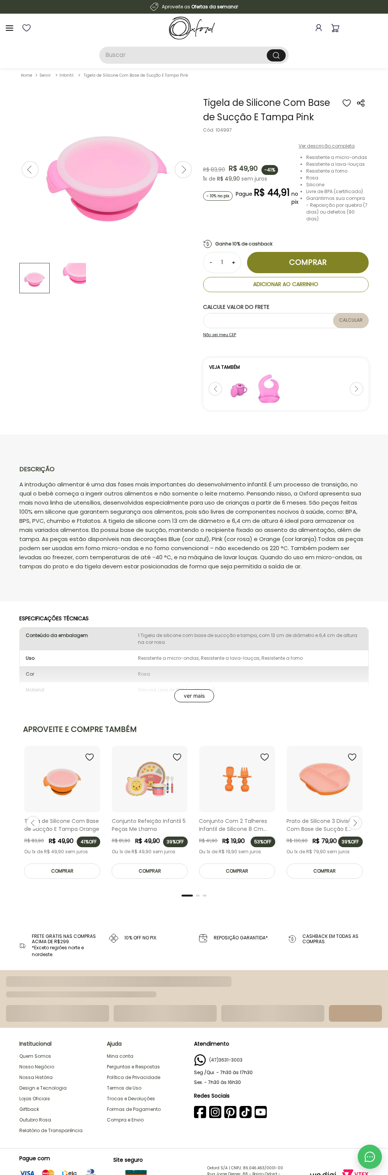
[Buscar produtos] (276, 55)
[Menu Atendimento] (370, 1157)
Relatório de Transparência (51, 1127)
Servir (45, 75)
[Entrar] (317, 27)
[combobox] (194, 55)
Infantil (66, 75)
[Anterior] (215, 389)
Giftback (29, 1106)
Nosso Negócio (36, 1063)
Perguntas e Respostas (133, 1063)
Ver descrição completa (327, 146)
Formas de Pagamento (134, 1106)
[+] (233, 262)
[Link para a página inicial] (26, 75)
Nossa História (36, 1074)
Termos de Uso (124, 1085)
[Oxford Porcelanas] (192, 28)
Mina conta (120, 1053)
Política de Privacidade (133, 1074)
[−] (210, 262)
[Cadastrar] (356, 1005)
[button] (361, 111)
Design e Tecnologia (43, 1085)
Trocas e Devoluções (131, 1095)
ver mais (194, 695)
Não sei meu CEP (219, 335)
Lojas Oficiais (34, 1095)
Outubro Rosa (35, 1117)
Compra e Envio (125, 1117)
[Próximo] (356, 389)
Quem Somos (35, 1053)
